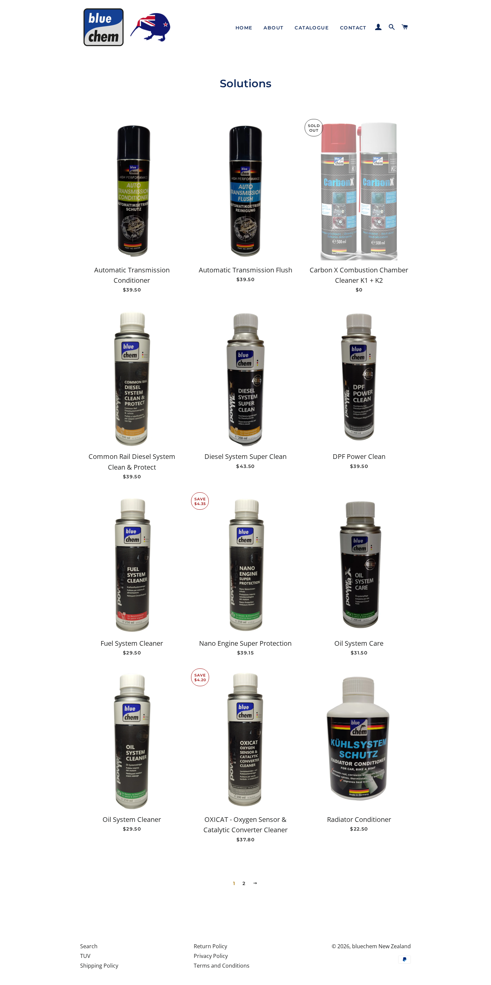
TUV (85, 956)
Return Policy (210, 946)
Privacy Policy (211, 956)
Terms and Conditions (222, 965)
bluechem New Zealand (381, 946)
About (273, 28)
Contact (353, 28)
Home (244, 28)
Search (89, 946)
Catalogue (312, 28)
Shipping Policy (99, 965)
